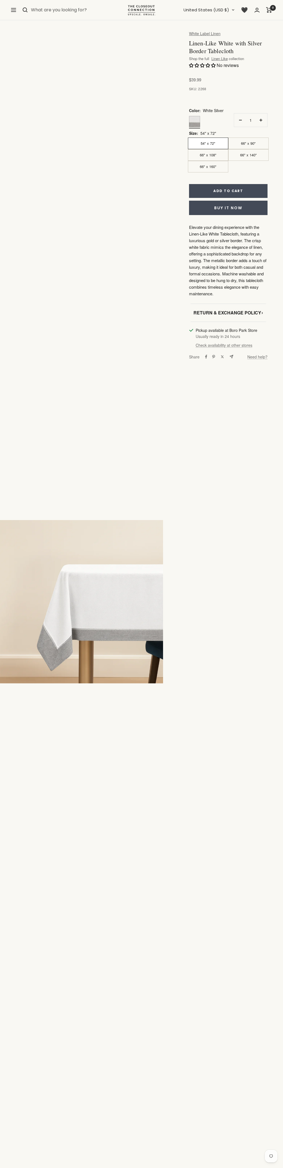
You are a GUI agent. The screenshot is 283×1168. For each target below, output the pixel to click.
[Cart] (269, 10)
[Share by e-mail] (231, 356)
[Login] (257, 10)
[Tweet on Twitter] (222, 357)
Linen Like (219, 58)
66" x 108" (208, 154)
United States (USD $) (206, 10)
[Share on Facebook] (206, 357)
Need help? (257, 357)
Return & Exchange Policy (228, 312)
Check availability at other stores (224, 345)
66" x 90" (248, 143)
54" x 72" (208, 143)
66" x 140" (248, 154)
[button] (203, 65)
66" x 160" (208, 166)
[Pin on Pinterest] (213, 357)
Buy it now (228, 208)
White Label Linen (205, 33)
